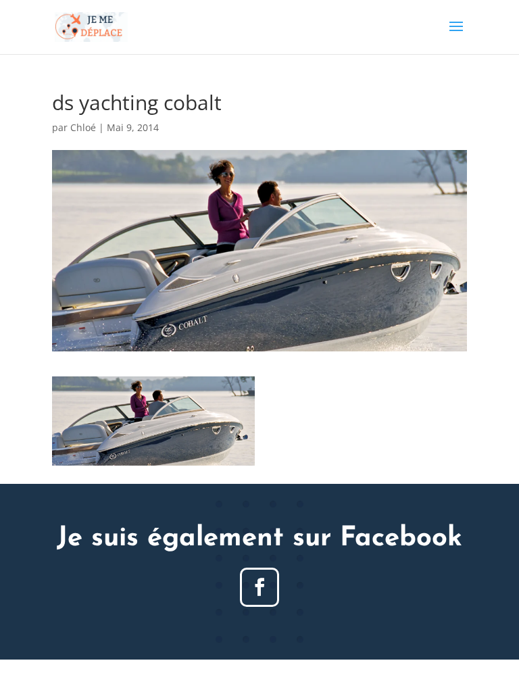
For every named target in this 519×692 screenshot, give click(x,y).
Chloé (83, 127)
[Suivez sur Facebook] (259, 587)
